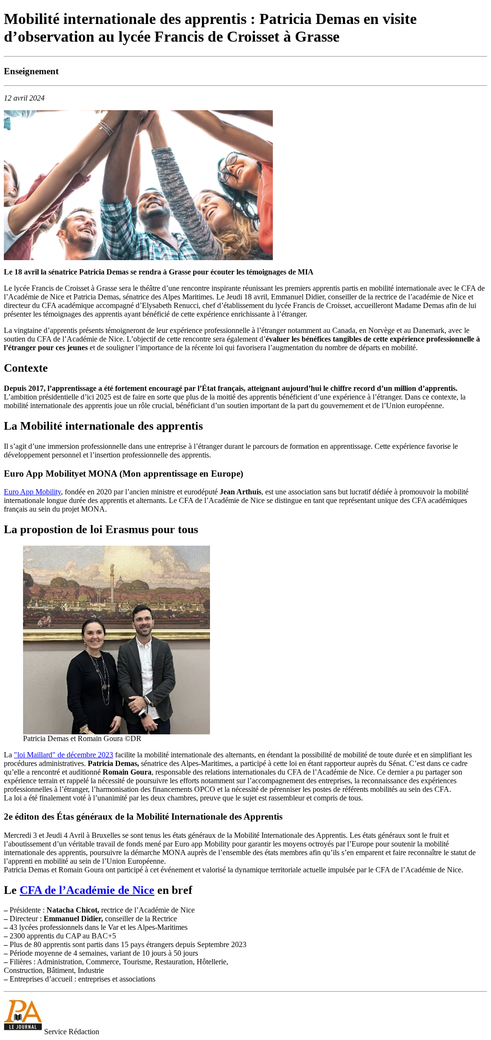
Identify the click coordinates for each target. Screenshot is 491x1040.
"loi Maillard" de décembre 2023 (63, 755)
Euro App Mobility (32, 492)
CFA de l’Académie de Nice (87, 890)
